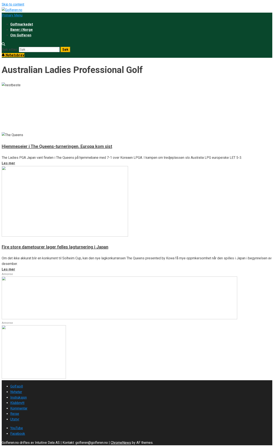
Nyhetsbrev (14, 55)
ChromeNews (121, 443)
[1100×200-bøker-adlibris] (119, 318)
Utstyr (14, 419)
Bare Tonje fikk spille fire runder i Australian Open (78, 102)
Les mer (8, 129)
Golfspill (16, 386)
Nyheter (16, 392)
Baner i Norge (21, 30)
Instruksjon (18, 397)
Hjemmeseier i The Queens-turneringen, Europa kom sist (57, 146)
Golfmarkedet (21, 24)
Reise (14, 414)
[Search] (3, 44)
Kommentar (18, 408)
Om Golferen (20, 35)
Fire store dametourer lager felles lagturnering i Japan (55, 246)
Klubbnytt (17, 403)
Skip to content (13, 4)
